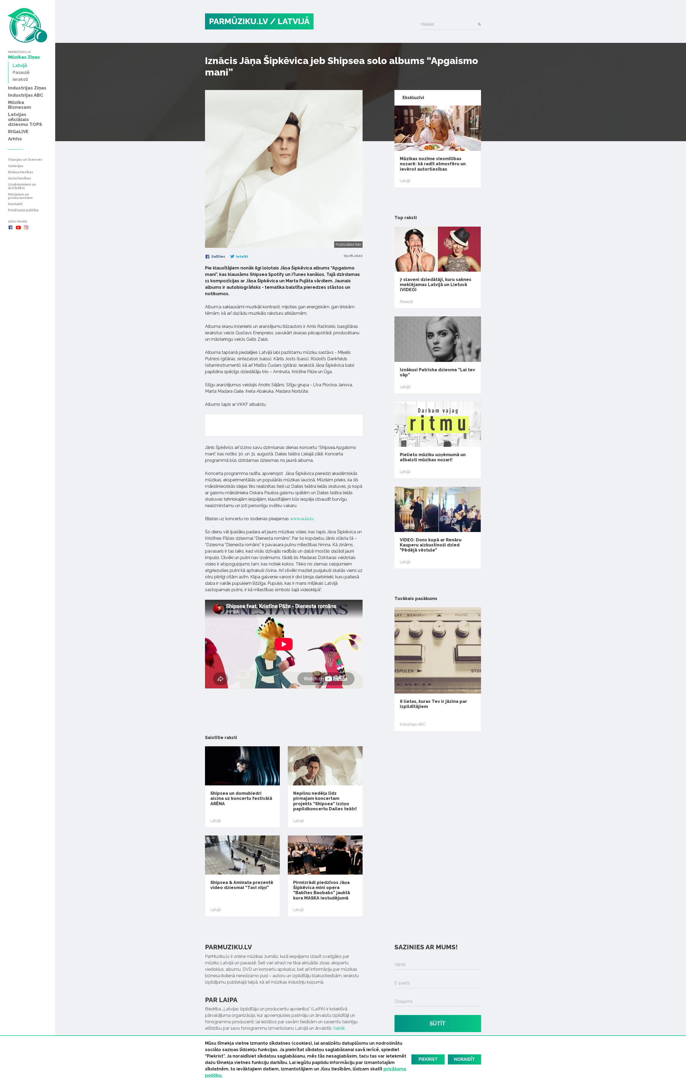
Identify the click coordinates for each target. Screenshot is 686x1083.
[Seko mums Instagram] (26, 227)
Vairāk (339, 1028)
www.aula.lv (301, 518)
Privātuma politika (23, 210)
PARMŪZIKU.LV (238, 21)
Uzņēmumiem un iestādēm (22, 186)
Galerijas (15, 166)
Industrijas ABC (413, 724)
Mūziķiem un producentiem (20, 196)
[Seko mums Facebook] (10, 227)
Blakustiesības (20, 172)
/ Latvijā (290, 21)
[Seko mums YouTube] (18, 227)
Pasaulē (406, 301)
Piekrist (428, 1059)
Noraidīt (464, 1059)
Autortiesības (19, 178)
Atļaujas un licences (25, 160)
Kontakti (15, 204)
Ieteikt (241, 256)
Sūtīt (438, 1023)
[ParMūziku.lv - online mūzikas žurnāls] (27, 25)
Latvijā (215, 821)
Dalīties (218, 256)
